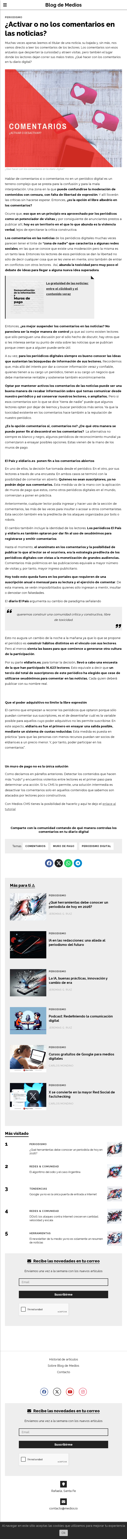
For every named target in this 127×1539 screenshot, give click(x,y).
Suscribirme (63, 1294)
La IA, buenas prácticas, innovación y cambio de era (78, 980)
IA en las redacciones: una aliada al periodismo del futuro (77, 942)
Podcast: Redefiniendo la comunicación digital (81, 1018)
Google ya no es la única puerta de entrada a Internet (63, 1194)
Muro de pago (63, 846)
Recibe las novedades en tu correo (66, 1261)
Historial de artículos (63, 1359)
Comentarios (35, 846)
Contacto (63, 1372)
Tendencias (38, 1188)
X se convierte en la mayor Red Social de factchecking (82, 1094)
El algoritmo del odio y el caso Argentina (54, 1172)
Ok (63, 1533)
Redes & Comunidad (44, 1166)
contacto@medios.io (63, 1508)
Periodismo (13, 17)
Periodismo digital (96, 846)
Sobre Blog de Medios (63, 1365)
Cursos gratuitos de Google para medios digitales (81, 1056)
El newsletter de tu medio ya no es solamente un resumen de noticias (66, 1240)
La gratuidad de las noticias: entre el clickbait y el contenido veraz (67, 289)
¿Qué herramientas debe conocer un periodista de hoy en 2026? (78, 904)
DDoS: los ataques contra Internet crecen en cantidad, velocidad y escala (64, 1218)
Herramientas (40, 1233)
